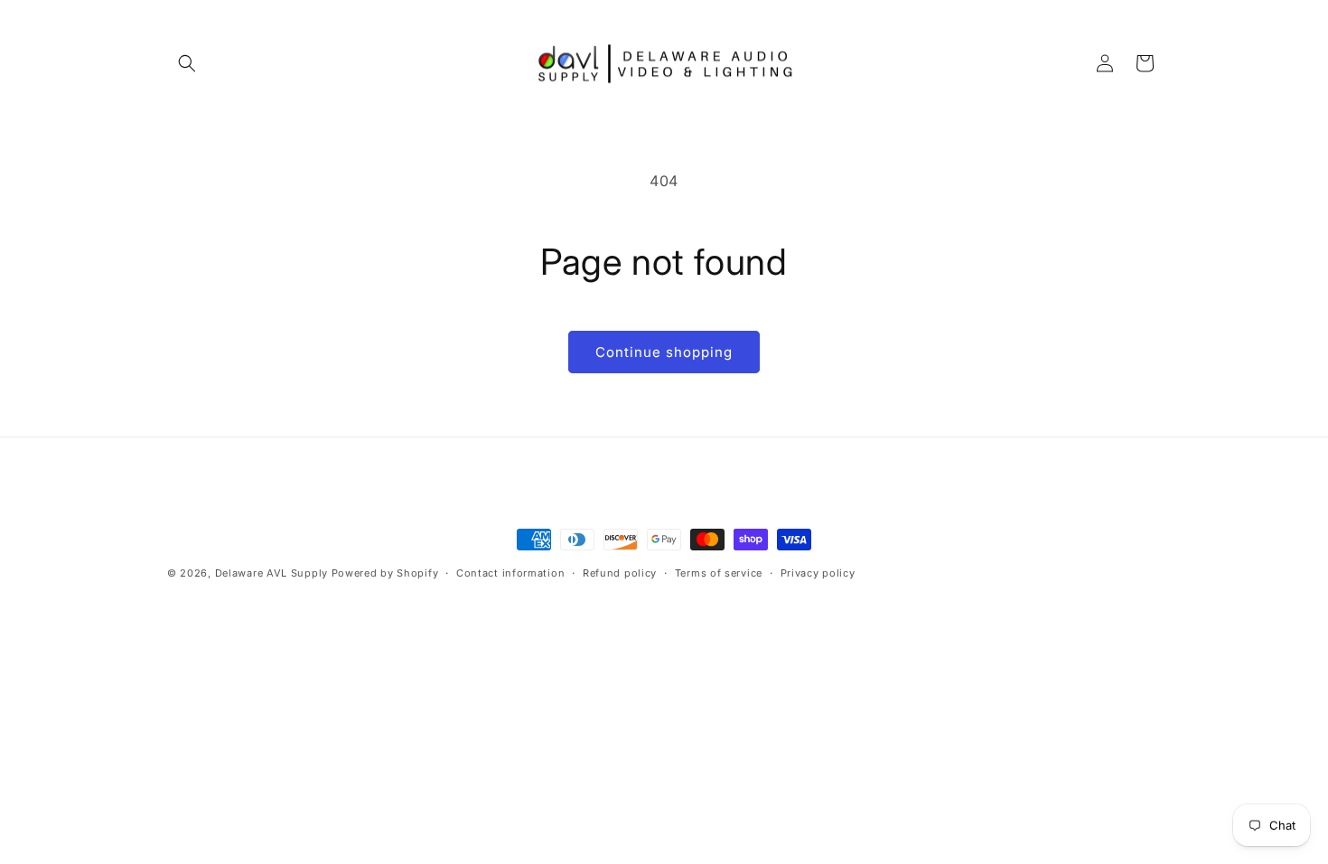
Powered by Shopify (385, 573)
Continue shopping (664, 352)
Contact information (510, 573)
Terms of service (718, 573)
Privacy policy (818, 573)
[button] (187, 63)
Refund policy (620, 573)
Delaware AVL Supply (271, 573)
